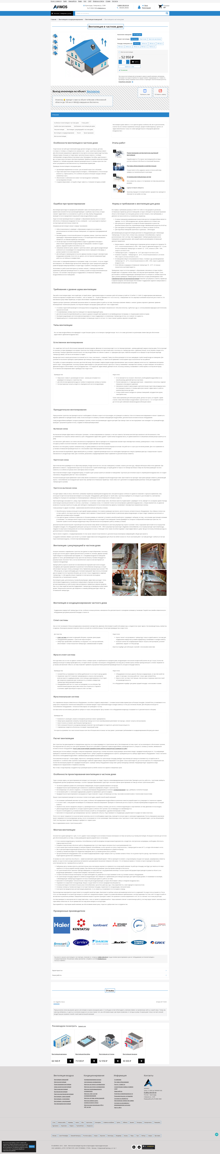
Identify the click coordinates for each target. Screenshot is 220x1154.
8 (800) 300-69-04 (123, 5)
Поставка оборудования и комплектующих (141, 166)
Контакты (115, 1)
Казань (126, 1135)
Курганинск (55, 1126)
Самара (150, 1135)
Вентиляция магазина (59, 1054)
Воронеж (102, 1135)
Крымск (132, 1122)
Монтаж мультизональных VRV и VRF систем (93, 1106)
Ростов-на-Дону (87, 1135)
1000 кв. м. (152, 47)
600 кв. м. (128, 47)
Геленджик (98, 1122)
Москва (54, 1135)
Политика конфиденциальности (123, 1094)
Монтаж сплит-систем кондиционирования (90, 1095)
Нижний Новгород (76, 1135)
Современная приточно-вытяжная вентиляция (125, 278)
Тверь (132, 1135)
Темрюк (71, 1126)
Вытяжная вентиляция (60, 1091)
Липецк (143, 1135)
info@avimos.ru (101, 8)
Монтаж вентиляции (127, 52)
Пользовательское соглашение (123, 1096)
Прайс (65, 1)
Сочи (54, 1122)
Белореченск (148, 1122)
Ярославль (157, 1135)
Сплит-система (61, 637)
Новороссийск (61, 1122)
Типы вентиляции (59, 129)
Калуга (96, 1135)
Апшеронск (90, 1126)
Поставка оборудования (121, 1082)
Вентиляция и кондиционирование (64, 133)
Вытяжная (134, 39)
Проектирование (89, 133)
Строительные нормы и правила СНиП (123, 1088)
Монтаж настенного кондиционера (94, 1084)
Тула (137, 1135)
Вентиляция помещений (61, 1079)
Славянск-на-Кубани (108, 1122)
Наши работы (72, 1)
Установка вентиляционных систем (139, 177)
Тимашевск (157, 1122)
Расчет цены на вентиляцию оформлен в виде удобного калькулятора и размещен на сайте (100, 748)
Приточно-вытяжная (155, 39)
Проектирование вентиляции (62, 1084)
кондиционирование (119, 790)
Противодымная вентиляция (62, 1104)
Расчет (79, 133)
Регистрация (146, 8)
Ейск (82, 1122)
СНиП (89, 1)
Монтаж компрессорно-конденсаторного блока (91, 1101)
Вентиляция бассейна (82, 1054)
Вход (146, 5)
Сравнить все (82, 1026)
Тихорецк (139, 1122)
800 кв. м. (144, 47)
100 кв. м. (136, 43)
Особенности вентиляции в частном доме (66, 123)
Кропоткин (89, 1122)
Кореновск (64, 1126)
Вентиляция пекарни (130, 1054)
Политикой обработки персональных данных (13, 1149)
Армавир (70, 1122)
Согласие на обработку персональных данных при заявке (124, 1099)
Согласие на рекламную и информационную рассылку (122, 1104)
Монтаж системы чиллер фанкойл (94, 1098)
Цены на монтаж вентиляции (62, 1087)
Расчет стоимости (56, 1)
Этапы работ (85, 123)
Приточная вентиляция (61, 1089)
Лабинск (125, 1122)
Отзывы (108, 1)
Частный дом (137, 34)
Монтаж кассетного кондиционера (94, 1087)
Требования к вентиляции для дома (84, 126)
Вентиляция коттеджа (106, 1054)
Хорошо (31, 1146)
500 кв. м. (121, 47)
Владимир (118, 1135)
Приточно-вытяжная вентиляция (63, 1094)
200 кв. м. (144, 43)
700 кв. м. (136, 47)
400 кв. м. (160, 43)
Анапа (77, 1122)
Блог (85, 1)
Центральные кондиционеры (92, 1082)
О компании (117, 1079)
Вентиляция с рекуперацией (62, 1101)
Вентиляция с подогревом (62, 1099)
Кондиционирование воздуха (92, 1079)
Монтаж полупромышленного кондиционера (93, 1090)
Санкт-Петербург (63, 1135)
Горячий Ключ (80, 1126)
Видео (80, 1)
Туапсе (118, 1122)
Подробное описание (125, 82)
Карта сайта (117, 1107)
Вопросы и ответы (98, 1)
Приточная (143, 39)
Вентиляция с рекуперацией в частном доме (80, 129)
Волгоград (110, 1135)
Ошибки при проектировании (62, 126)
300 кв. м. (152, 43)
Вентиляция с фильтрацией (62, 1096)
